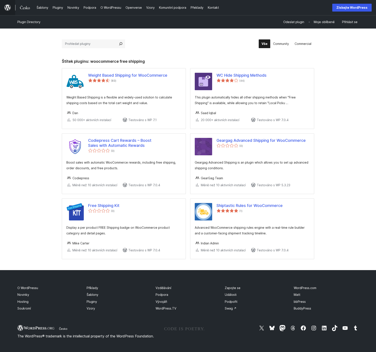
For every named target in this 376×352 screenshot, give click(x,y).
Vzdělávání (163, 288)
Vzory (91, 308)
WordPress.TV (166, 308)
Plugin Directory (28, 22)
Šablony (92, 294)
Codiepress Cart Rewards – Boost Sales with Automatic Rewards (119, 143)
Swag (231, 308)
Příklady (92, 288)
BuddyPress (302, 308)
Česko (63, 328)
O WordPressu (27, 288)
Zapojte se (232, 288)
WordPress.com (305, 288)
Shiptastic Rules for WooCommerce (250, 205)
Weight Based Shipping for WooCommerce (127, 75)
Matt (297, 294)
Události (231, 294)
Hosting (23, 301)
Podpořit (231, 301)
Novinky (23, 294)
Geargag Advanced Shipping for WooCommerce (261, 140)
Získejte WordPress (352, 7)
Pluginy (92, 301)
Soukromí (24, 308)
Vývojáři (161, 301)
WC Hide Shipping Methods (242, 75)
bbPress (300, 301)
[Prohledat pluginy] (120, 43)
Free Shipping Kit (103, 205)
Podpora (162, 294)
